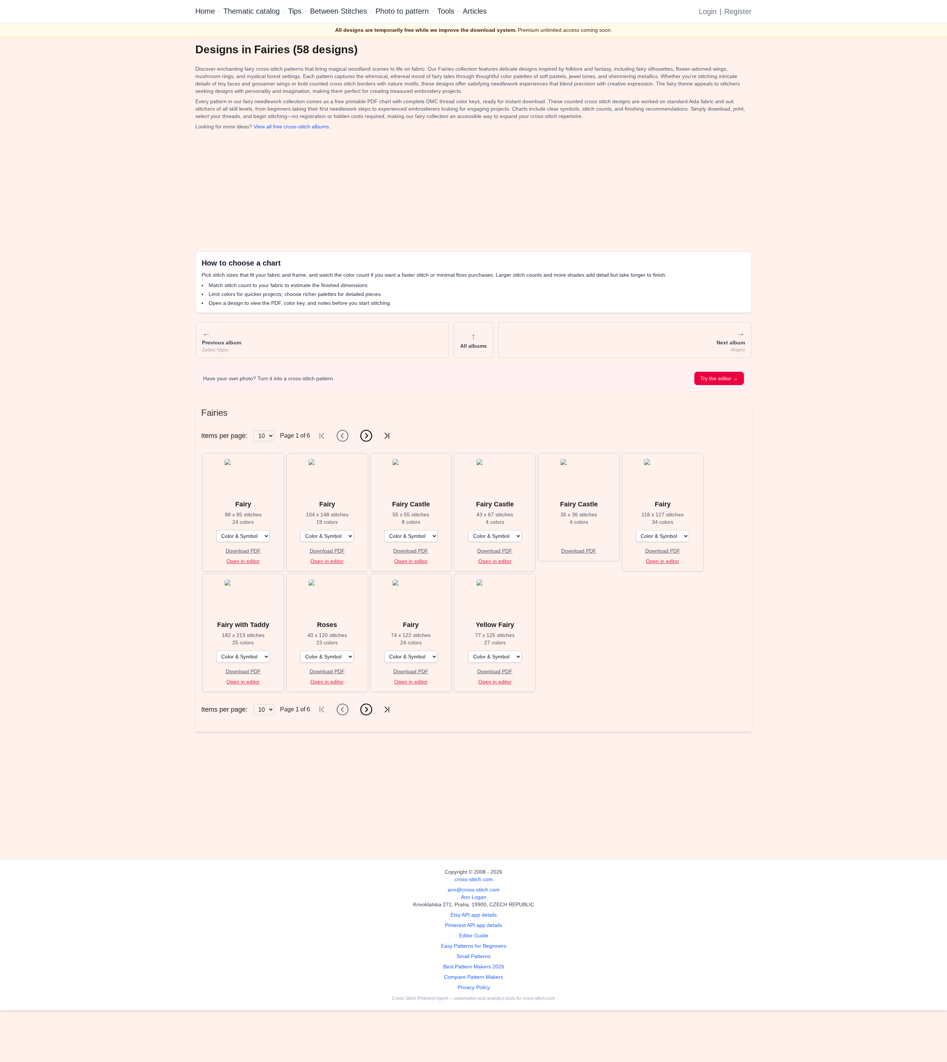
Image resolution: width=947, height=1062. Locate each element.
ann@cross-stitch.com (474, 890)
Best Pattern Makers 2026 (473, 967)
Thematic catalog (251, 11)
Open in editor (243, 561)
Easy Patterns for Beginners (473, 946)
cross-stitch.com (474, 879)
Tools (445, 11)
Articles (475, 11)
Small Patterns (473, 956)
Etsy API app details (474, 915)
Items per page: (224, 435)
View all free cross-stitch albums (291, 126)
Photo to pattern (402, 11)
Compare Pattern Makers (473, 977)
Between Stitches (338, 11)
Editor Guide (473, 935)
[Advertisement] (417, 191)
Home (205, 11)
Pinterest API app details (473, 925)
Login (708, 11)
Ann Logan (473, 897)
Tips (294, 11)
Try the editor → (719, 378)
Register (738, 11)
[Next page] (366, 435)
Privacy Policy (474, 987)
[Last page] (387, 435)
